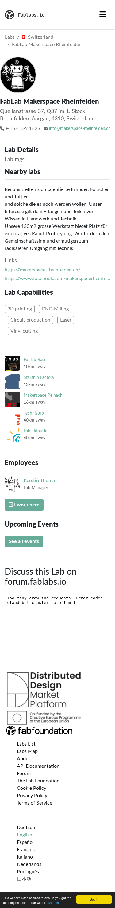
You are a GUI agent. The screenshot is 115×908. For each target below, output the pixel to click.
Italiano (25, 857)
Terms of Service (34, 803)
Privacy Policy (32, 795)
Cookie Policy (31, 788)
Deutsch (26, 827)
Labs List (26, 744)
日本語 (24, 879)
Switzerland (40, 37)
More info (55, 902)
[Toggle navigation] (102, 14)
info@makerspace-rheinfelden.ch (80, 129)
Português (28, 871)
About (23, 758)
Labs (10, 37)
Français (26, 849)
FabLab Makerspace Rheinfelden (47, 44)
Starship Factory (39, 377)
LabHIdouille (35, 431)
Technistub (34, 413)
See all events (24, 541)
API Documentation (38, 766)
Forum (24, 773)
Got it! (94, 899)
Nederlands (29, 864)
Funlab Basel (35, 359)
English (24, 834)
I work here (26, 504)
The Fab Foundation (38, 780)
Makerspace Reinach (43, 395)
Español (25, 842)
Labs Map (27, 751)
